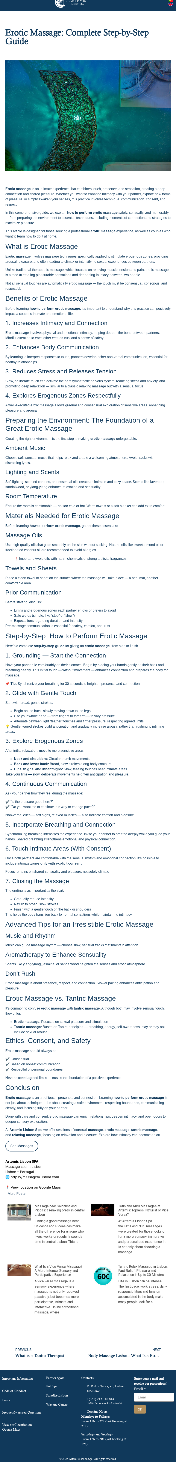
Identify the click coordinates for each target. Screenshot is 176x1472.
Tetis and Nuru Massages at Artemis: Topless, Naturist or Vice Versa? (143, 1210)
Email (140, 1388)
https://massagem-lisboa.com (35, 1177)
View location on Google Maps (36, 1187)
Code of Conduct (14, 1391)
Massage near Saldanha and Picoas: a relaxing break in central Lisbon (60, 1210)
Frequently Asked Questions (21, 1412)
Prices (6, 1400)
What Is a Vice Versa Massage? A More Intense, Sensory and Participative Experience (58, 1270)
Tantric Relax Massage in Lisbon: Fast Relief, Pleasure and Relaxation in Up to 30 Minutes (143, 1270)
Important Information (17, 1378)
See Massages (21, 1146)
